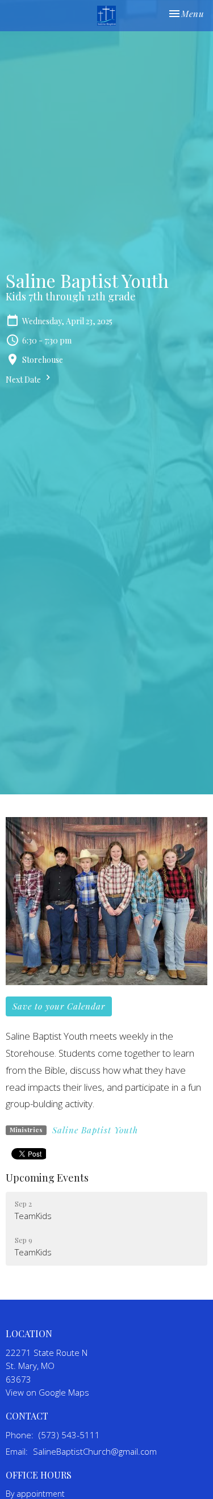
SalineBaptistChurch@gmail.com (95, 1451)
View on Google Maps (47, 1392)
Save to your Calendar (58, 1006)
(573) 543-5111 (69, 1435)
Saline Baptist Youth (95, 1130)
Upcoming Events (47, 1177)
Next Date (24, 379)
